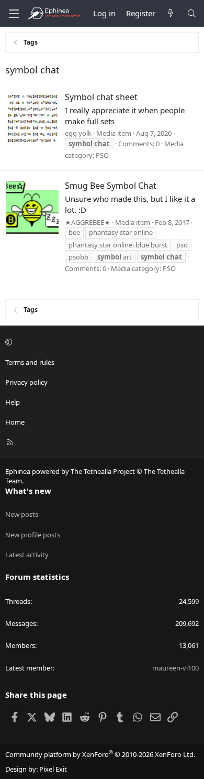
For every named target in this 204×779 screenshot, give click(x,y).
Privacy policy (26, 382)
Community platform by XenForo (100, 754)
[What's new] (171, 13)
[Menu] (13, 14)
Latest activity (27, 554)
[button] (100, 342)
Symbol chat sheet (101, 97)
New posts (21, 514)
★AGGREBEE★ (87, 222)
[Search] (192, 13)
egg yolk (78, 133)
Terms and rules (29, 362)
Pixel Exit (53, 769)
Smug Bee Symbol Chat (110, 185)
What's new (28, 490)
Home (15, 422)
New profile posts (32, 534)
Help (12, 402)
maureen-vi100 (175, 668)
